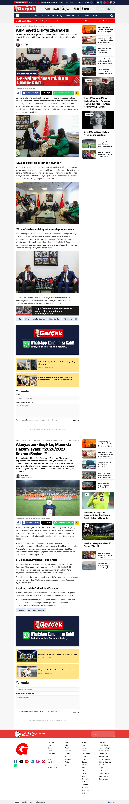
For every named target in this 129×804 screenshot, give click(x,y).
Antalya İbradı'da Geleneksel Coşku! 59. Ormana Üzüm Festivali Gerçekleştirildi (105, 154)
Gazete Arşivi (103, 779)
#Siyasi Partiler (54, 319)
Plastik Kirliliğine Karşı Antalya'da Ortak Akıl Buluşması (105, 71)
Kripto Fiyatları (104, 759)
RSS (17, 802)
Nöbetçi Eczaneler (105, 762)
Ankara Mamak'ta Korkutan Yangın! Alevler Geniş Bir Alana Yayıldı (104, 566)
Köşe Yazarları (104, 742)
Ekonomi (51, 748)
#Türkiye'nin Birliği (70, 319)
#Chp (19, 319)
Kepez (84, 776)
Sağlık (67, 742)
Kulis (49, 745)
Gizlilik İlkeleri (104, 773)
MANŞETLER (32, 2)
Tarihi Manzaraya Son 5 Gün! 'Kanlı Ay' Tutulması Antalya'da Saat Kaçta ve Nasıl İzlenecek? (69, 21)
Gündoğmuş (86, 765)
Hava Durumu (103, 765)
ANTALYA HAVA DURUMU (66, 2)
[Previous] (32, 21)
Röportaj (68, 751)
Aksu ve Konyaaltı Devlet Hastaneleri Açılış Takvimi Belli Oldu (104, 61)
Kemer (84, 773)
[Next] (113, 21)
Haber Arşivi (103, 776)
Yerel (50, 762)
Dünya (67, 754)
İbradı (84, 768)
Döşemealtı (86, 754)
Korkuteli (85, 782)
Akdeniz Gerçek (21, 26)
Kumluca (85, 785)
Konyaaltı (85, 779)
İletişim (101, 770)
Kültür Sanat (52, 768)
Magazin (68, 756)
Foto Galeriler (104, 745)
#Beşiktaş (21, 610)
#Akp (27, 319)
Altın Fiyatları (103, 756)
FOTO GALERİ (53, 2)
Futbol (67, 762)
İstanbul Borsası (104, 751)
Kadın (50, 765)
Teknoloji (68, 759)
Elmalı (84, 756)
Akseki (84, 742)
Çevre (67, 765)
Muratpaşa (85, 790)
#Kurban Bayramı (39, 319)
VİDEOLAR (43, 2)
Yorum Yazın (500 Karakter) (25, 402)
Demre (84, 751)
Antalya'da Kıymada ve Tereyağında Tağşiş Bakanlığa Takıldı (105, 40)
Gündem (51, 742)
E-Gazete (80, 2)
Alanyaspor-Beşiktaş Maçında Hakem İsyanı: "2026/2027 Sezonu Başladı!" (105, 144)
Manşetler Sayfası (105, 748)
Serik (83, 793)
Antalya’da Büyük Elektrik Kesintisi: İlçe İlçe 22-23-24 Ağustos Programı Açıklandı (105, 30)
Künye (101, 768)
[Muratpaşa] (98, 120)
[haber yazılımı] (110, 802)
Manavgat (85, 787)
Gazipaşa (85, 762)
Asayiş (67, 748)
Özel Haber (52, 754)
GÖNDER (76, 421)
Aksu (83, 745)
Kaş (83, 770)
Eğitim (67, 745)
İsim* (18, 395)
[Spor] (98, 500)
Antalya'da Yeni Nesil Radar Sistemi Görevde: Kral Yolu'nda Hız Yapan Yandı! (105, 50)
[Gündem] (98, 86)
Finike (84, 759)
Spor (30, 440)
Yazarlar (86, 2)
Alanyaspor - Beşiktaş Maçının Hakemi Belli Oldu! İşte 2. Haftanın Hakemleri (97, 515)
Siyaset (31, 26)
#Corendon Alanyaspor (36, 610)
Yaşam (50, 759)
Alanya (84, 748)
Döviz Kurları (103, 754)
